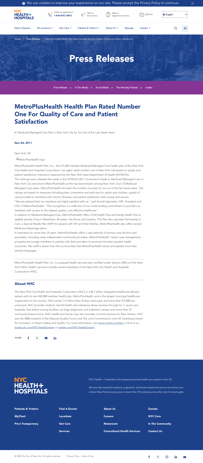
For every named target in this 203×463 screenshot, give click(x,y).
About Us (111, 28)
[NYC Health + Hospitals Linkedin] (176, 457)
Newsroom (111, 424)
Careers (144, 28)
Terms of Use (87, 456)
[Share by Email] (46, 338)
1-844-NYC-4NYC (63, 16)
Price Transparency (26, 424)
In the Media (81, 88)
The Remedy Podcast (127, 88)
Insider (148, 88)
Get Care (64, 28)
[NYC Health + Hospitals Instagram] (167, 457)
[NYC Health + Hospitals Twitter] (158, 457)
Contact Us (155, 431)
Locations (65, 416)
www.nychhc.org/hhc (110, 323)
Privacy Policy (73, 456)
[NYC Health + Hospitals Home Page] (24, 14)
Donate (129, 28)
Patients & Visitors (87, 28)
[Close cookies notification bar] (192, 3)
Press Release (60, 88)
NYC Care (154, 416)
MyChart (20, 416)
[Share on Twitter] (37, 338)
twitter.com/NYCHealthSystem (76, 327)
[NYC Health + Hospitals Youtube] (184, 457)
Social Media (102, 88)
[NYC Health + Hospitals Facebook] (149, 457)
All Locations (43, 28)
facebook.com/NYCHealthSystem (34, 327)
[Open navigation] (185, 28)
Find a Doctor (68, 409)
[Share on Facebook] (28, 338)
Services (64, 431)
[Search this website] (175, 28)
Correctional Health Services (122, 431)
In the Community (159, 424)
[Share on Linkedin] (55, 338)
